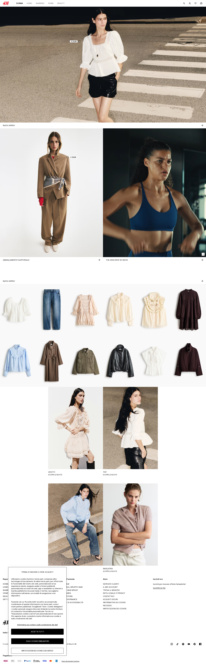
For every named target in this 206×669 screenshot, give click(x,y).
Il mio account (110, 587)
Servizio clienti (111, 584)
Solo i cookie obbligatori (37, 641)
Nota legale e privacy (114, 593)
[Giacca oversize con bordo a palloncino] (120, 361)
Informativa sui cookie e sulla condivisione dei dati (37, 625)
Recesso (107, 606)
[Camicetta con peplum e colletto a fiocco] (154, 361)
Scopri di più (159, 588)
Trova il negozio (111, 590)
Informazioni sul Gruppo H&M (67, 587)
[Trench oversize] (51, 361)
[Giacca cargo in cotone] (86, 361)
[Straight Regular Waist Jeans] (51, 309)
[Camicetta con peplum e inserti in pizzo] (17, 309)
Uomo (29, 3)
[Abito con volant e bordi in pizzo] (86, 309)
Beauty (60, 3)
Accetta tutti (37, 632)
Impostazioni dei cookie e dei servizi (37, 651)
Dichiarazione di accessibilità (68, 602)
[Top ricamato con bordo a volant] (154, 309)
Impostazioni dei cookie (114, 609)
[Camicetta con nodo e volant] (120, 309)
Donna (19, 3)
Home (51, 3)
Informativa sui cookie (114, 602)
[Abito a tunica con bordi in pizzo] (189, 309)
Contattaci (108, 596)
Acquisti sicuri (110, 599)
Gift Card (8, 599)
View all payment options (70, 661)
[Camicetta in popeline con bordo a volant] (17, 361)
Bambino (40, 3)
